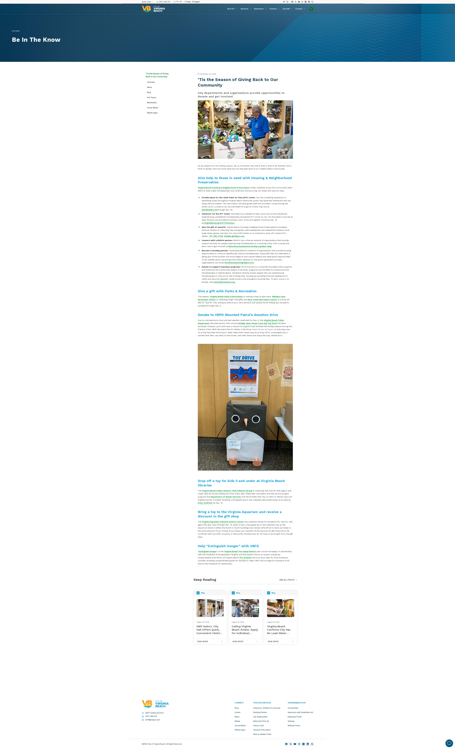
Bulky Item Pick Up (261, 721)
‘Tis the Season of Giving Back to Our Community (157, 75)
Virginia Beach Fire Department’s (240, 551)
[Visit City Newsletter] (312, 744)
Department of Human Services (225, 497)
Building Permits (260, 712)
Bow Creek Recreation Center (262, 300)
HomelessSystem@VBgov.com (239, 263)
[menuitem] (232, 8)
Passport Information (262, 730)
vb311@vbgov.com (152, 720)
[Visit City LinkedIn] (308, 744)
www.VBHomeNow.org (224, 282)
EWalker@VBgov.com (234, 236)
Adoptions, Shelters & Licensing (266, 708)
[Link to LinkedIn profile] (309, 2)
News (237, 717)
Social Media (240, 726)
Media (237, 721)
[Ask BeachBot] (449, 743)
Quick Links (146, 2)
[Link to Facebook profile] (292, 2)
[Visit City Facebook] (286, 744)
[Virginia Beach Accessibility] (288, 2)
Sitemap (291, 721)
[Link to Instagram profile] (302, 2)
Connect (273, 9)
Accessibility (293, 708)
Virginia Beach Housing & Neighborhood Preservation (223, 188)
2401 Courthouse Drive (154, 713)
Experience (259, 9)
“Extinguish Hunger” (208, 551)
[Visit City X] (290, 744)
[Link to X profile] (296, 2)
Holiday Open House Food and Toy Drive (257, 323)
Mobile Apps (240, 730)
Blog (237, 708)
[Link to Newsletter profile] (312, 2)
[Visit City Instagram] (299, 744)
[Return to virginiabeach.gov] (155, 704)
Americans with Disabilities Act (300, 712)
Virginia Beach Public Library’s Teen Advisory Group (227, 491)
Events (237, 712)
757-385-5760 (216, 236)
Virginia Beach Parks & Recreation (226, 296)
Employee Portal (295, 717)
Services (244, 9)
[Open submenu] (237, 9)
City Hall (286, 9)
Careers (298, 9)
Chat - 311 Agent (193, 2)
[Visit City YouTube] (295, 744)
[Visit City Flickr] (303, 744)
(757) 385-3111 (164, 2)
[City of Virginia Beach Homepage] (153, 8)
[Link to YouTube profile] (299, 2)
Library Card (258, 726)
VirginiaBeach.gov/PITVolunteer (219, 223)
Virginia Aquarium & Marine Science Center (223, 522)
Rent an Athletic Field (262, 734)
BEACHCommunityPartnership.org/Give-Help (250, 246)
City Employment (260, 717)
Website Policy (294, 726)
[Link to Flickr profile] (306, 2)
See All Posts (286, 580)
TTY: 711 (178, 2)
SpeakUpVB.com (209, 210)
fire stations (246, 558)
